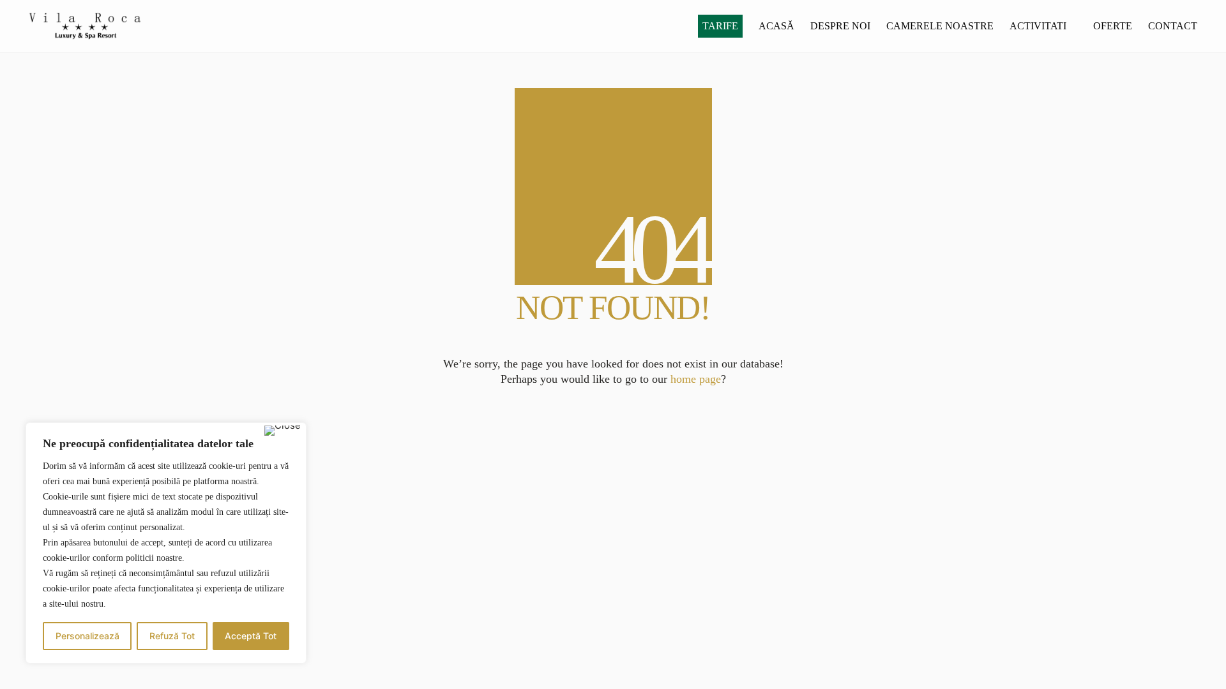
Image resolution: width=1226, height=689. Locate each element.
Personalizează (87, 635)
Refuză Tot (172, 635)
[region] (166, 542)
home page (695, 379)
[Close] (282, 431)
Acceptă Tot (250, 635)
